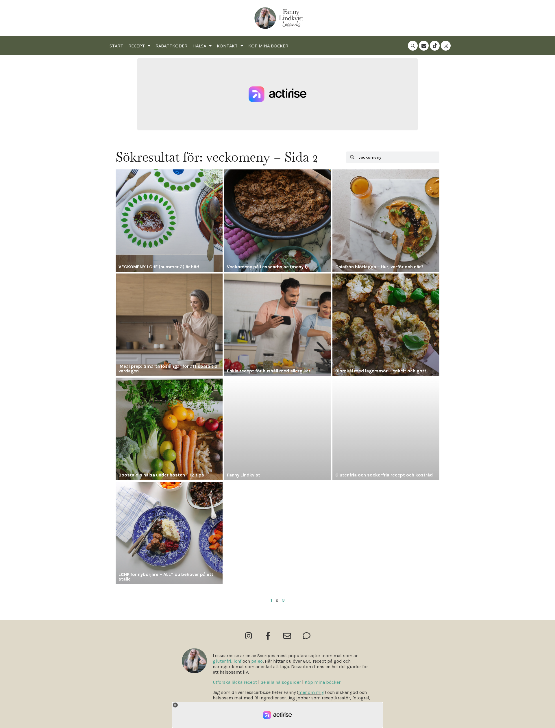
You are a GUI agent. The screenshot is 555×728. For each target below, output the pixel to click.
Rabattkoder (171, 46)
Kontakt (227, 46)
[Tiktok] (435, 46)
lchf (237, 661)
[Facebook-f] (268, 636)
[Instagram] (446, 46)
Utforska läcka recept (235, 682)
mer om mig (311, 692)
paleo (257, 661)
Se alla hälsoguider (281, 682)
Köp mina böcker (268, 46)
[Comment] (306, 636)
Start (116, 46)
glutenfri (222, 661)
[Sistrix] (413, 46)
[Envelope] (424, 46)
